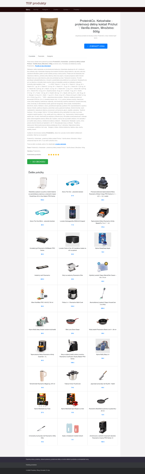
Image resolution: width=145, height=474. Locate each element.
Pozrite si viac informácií (43, 66)
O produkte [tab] (32, 56)
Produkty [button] (76, 9)
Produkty (33, 470)
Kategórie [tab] (50, 56)
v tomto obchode (60, 144)
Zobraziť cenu (97, 46)
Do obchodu (38, 161)
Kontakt (43, 470)
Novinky (35, 9)
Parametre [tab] (41, 56)
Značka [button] (56, 9)
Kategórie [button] (45, 9)
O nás (48, 470)
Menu (28, 9)
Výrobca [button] (66, 9)
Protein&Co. (101, 36)
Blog (38, 470)
